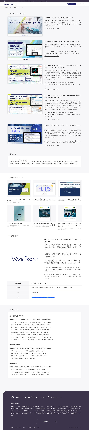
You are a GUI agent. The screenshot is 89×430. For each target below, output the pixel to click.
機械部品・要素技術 (47, 412)
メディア (42, 1)
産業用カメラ (66, 413)
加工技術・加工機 (37, 412)
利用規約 (30, 427)
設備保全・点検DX (50, 410)
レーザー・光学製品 (39, 410)
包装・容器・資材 (66, 412)
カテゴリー (20, 1)
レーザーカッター (32, 413)
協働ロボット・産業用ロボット (70, 408)
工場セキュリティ (71, 410)
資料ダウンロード (71, 3)
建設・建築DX (75, 412)
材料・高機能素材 (57, 408)
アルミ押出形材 (42, 413)
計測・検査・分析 (67, 406)
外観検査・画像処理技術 (36, 408)
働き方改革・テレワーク (25, 412)
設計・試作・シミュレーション (54, 406)
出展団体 (26, 1)
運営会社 (13, 427)
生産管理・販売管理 (60, 410)
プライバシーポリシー (21, 427)
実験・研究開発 (57, 412)
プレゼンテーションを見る (51, 28)
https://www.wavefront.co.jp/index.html (43, 297)
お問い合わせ (81, 3)
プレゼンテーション (34, 1)
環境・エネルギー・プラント (38, 406)
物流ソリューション (29, 410)
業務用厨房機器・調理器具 (22, 408)
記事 (46, 1)
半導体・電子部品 (26, 406)
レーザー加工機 (23, 413)
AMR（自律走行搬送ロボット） (54, 413)
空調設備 (75, 406)
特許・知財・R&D (47, 408)
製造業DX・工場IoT (16, 406)
